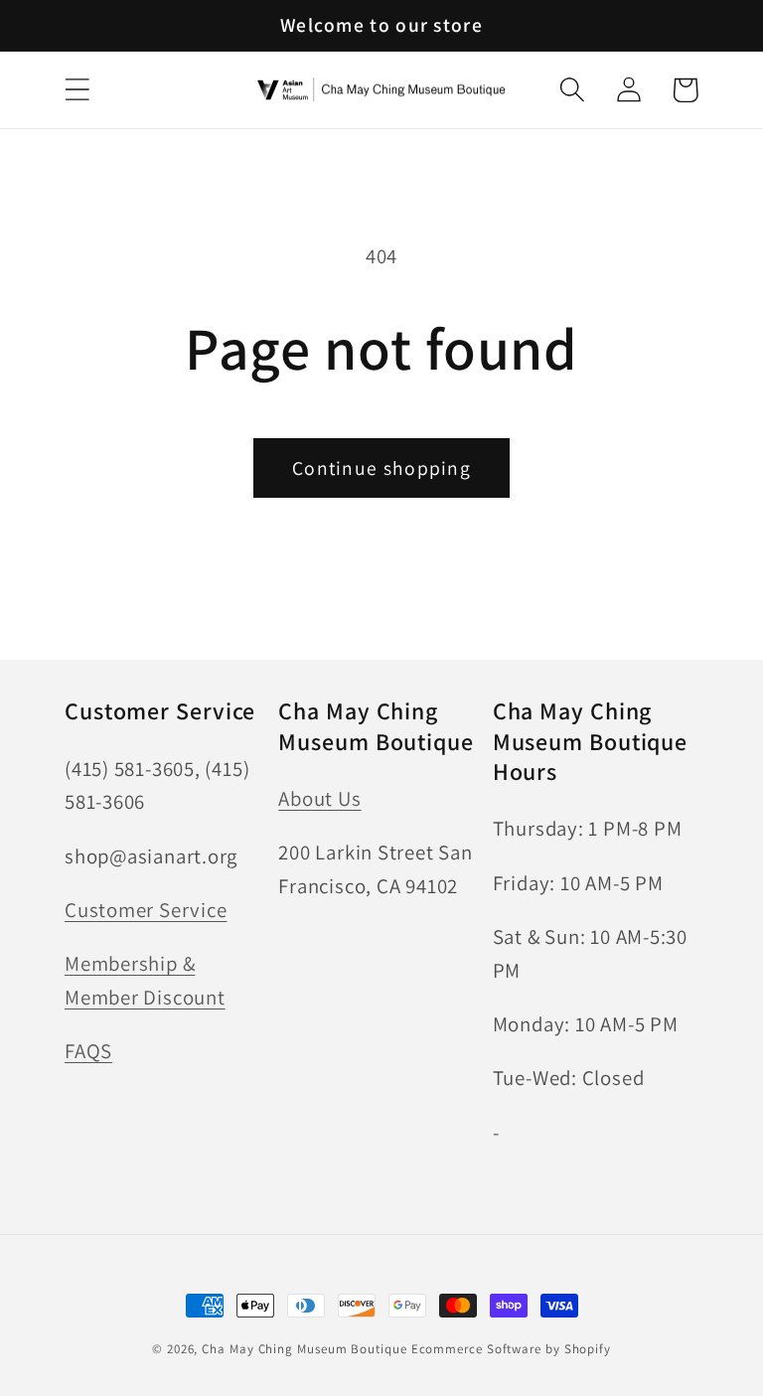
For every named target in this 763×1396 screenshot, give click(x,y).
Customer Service (146, 909)
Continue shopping (381, 468)
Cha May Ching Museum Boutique (304, 1348)
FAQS (88, 1050)
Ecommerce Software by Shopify (511, 1348)
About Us (319, 798)
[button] (77, 90)
